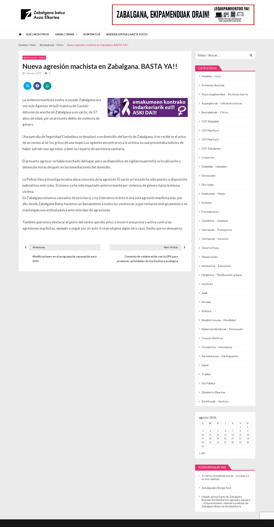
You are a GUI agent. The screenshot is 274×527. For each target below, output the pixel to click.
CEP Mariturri (210, 130)
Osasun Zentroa (212, 338)
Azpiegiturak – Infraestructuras (222, 103)
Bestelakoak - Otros (34, 57)
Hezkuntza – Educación (216, 266)
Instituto (207, 284)
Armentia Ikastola (213, 85)
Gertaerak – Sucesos (215, 238)
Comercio (208, 157)
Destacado (208, 175)
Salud (205, 365)
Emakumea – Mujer (213, 193)
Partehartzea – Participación (220, 356)
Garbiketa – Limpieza (215, 220)
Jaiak (205, 293)
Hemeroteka (210, 256)
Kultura (206, 311)
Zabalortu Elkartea (213, 392)
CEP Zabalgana (211, 148)
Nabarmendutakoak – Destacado (222, 329)
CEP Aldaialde (210, 121)
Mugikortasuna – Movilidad (219, 320)
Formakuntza (210, 211)
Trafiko (206, 374)
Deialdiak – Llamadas (214, 166)
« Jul (202, 453)
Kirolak (206, 302)
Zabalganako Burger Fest (216, 487)
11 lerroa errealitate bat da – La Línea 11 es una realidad (225, 477)
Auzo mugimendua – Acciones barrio (225, 94)
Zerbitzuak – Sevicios (215, 401)
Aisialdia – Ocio (211, 76)
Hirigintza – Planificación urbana (222, 275)
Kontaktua (91, 34)
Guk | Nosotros (37, 34)
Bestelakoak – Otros (215, 112)
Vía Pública (208, 383)
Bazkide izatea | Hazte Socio (127, 34)
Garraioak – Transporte (217, 229)
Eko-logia (208, 184)
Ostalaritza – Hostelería (217, 347)
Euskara (207, 202)
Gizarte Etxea (210, 247)
